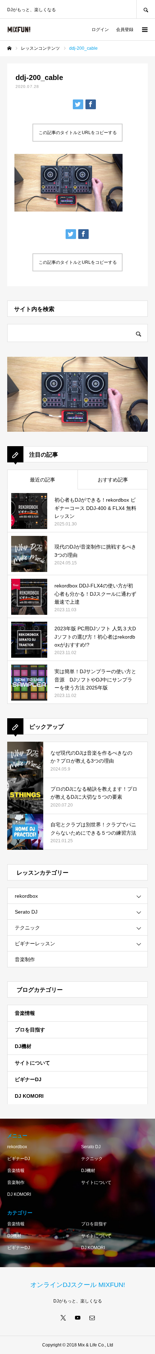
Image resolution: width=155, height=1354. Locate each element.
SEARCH (145, 9)
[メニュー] (144, 29)
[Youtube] (77, 1317)
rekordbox (26, 896)
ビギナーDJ (28, 1079)
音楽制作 (25, 959)
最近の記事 (42, 480)
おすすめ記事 (113, 480)
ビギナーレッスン (35, 943)
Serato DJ (26, 912)
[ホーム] (9, 48)
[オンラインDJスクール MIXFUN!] (19, 29)
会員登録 (124, 29)
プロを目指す (30, 1030)
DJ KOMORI (29, 1096)
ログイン (100, 29)
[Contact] (92, 1317)
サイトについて (32, 1063)
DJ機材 (23, 1046)
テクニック (27, 928)
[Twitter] (63, 1317)
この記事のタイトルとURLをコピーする (78, 132)
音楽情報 (25, 1013)
